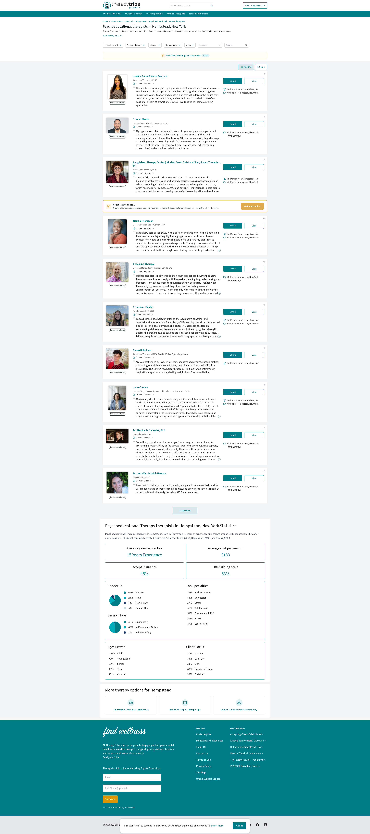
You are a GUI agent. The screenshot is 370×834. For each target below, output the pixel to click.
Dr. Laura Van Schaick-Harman (149, 473)
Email (233, 81)
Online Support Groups (208, 779)
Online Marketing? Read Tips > (246, 747)
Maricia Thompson (143, 221)
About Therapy (134, 13)
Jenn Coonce (140, 387)
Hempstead (141, 21)
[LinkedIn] (265, 824)
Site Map (201, 772)
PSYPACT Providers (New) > (245, 766)
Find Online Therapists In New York (131, 709)
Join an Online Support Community (239, 709)
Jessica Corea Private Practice (150, 76)
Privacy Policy (203, 766)
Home (105, 21)
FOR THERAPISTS (253, 5)
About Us (201, 747)
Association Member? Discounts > (248, 741)
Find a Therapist (113, 13)
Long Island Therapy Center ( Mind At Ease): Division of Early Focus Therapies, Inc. (176, 164)
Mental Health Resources (209, 741)
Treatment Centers (198, 13)
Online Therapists (176, 13)
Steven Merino (141, 119)
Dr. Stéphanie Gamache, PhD (149, 430)
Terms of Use (203, 760)
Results (247, 67)
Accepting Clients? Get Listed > (246, 734)
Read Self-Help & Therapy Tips (185, 709)
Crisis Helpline (203, 734)
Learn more (217, 825)
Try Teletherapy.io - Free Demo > (247, 760)
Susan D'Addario (142, 350)
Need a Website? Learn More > (246, 753)
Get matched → (252, 206)
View (254, 81)
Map (263, 67)
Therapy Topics (155, 13)
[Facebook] (257, 824)
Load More (185, 510)
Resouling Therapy (143, 264)
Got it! (239, 825)
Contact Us (202, 753)
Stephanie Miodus (143, 307)
